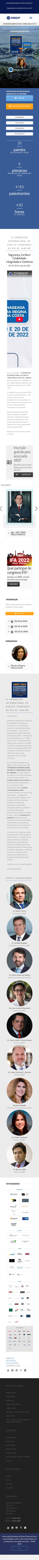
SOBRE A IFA (10, 1394)
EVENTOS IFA (10, 1435)
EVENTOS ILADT (11, 1447)
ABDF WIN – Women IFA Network (17, 1406)
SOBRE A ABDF (11, 1387)
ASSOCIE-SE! (26, 474)
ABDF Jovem (10, 1410)
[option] (19, 505)
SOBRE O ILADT (11, 1402)
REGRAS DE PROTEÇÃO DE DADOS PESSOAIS (12, 1355)
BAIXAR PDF (20, 607)
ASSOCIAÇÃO (10, 1391)
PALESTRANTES (19, 123)
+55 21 (13, 1512)
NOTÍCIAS (9, 1478)
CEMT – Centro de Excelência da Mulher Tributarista (18, 1415)
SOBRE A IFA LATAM (12, 1398)
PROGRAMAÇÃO (19, 117)
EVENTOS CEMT (11, 1443)
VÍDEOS (8, 1470)
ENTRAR (21, 98)
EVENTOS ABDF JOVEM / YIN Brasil (18, 1451)
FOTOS (8, 1474)
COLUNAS (9, 1482)
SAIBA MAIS (13, 578)
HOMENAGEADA (19, 128)
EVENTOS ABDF (11, 1432)
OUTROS (9, 1455)
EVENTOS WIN (10, 1439)
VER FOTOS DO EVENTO (21, 106)
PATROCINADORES (20, 134)
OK (19, 1548)
